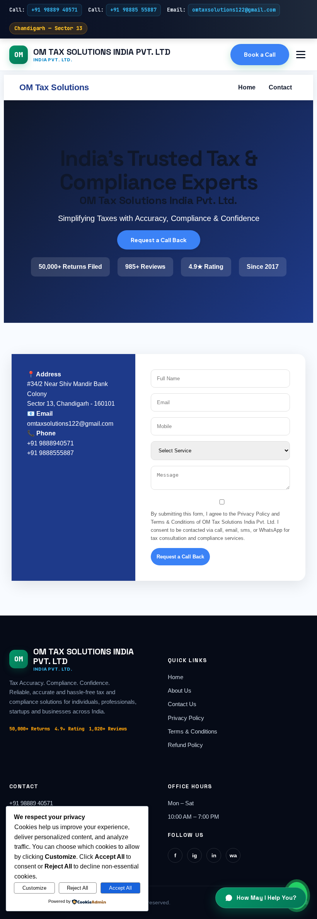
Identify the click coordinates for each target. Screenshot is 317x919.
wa (233, 855)
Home (247, 87)
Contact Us (182, 704)
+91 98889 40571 (54, 9)
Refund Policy (185, 745)
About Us (179, 691)
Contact (280, 87)
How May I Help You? (267, 897)
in (213, 855)
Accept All (120, 888)
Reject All (77, 888)
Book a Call (260, 54)
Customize (34, 888)
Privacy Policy (186, 718)
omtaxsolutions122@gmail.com (234, 9)
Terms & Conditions (192, 731)
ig (194, 855)
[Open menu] (301, 54)
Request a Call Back (159, 239)
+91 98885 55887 (133, 9)
